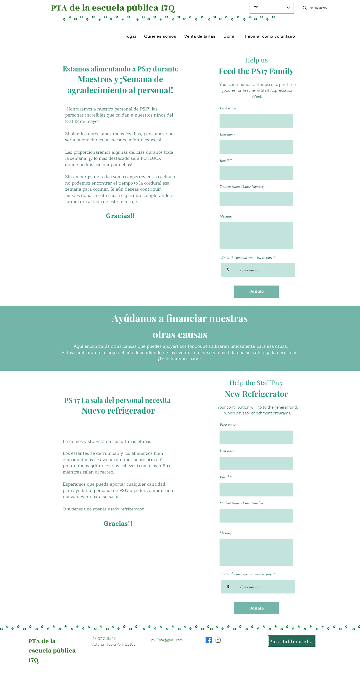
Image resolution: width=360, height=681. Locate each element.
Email (224, 160)
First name (228, 108)
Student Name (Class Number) (242, 186)
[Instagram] (218, 640)
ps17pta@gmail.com (167, 639)
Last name (227, 134)
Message (226, 216)
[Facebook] (209, 640)
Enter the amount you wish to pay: (247, 257)
